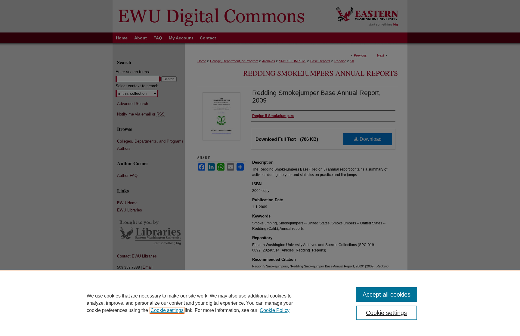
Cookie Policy (274, 310)
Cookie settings (167, 310)
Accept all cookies (386, 294)
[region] (260, 303)
